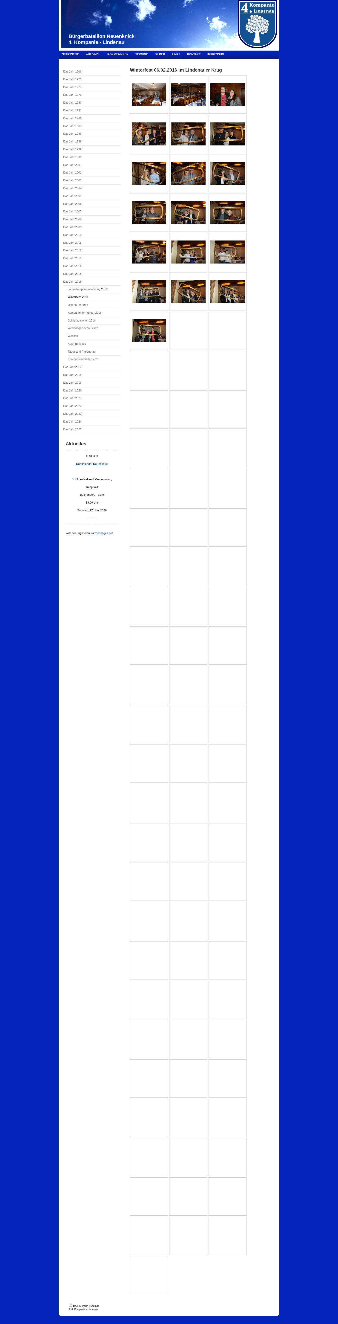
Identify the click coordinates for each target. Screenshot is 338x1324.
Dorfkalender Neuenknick (92, 464)
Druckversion (80, 1305)
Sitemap (94, 1305)
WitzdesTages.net (102, 533)
